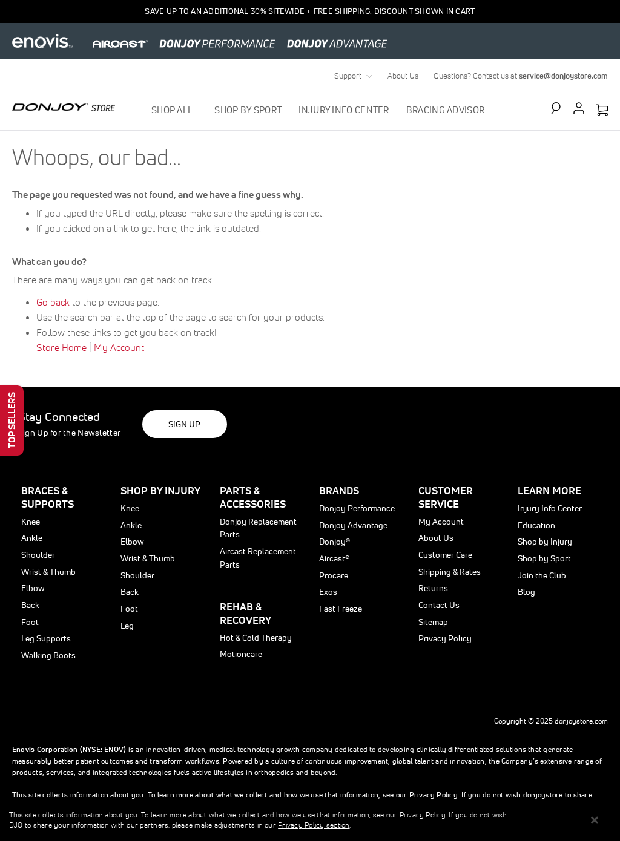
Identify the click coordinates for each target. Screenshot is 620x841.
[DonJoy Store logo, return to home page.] (63, 107)
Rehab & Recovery (245, 613)
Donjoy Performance (357, 508)
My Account (119, 347)
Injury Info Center (550, 508)
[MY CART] (602, 110)
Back (30, 605)
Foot (30, 622)
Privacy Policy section (313, 825)
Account (579, 108)
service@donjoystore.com (563, 76)
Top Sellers (12, 421)
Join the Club (542, 575)
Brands (339, 490)
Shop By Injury (160, 490)
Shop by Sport (544, 558)
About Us (403, 76)
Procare (333, 575)
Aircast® (334, 558)
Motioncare (241, 654)
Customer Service (445, 497)
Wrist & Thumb (48, 571)
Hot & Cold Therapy (256, 637)
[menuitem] (174, 110)
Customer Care (445, 554)
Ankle (31, 537)
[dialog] (310, 820)
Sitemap (433, 622)
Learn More (549, 490)
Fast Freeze (340, 608)
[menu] (318, 110)
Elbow (33, 588)
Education (536, 525)
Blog (526, 591)
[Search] (561, 108)
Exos (328, 591)
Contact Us (439, 605)
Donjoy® (334, 541)
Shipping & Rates (449, 571)
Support (347, 76)
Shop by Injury (545, 541)
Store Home (61, 347)
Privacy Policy (445, 638)
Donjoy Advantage (353, 525)
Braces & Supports (47, 497)
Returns (433, 588)
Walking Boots (48, 655)
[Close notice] (594, 820)
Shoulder (38, 554)
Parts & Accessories (253, 497)
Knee (30, 521)
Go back (53, 302)
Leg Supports (46, 638)
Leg (127, 625)
